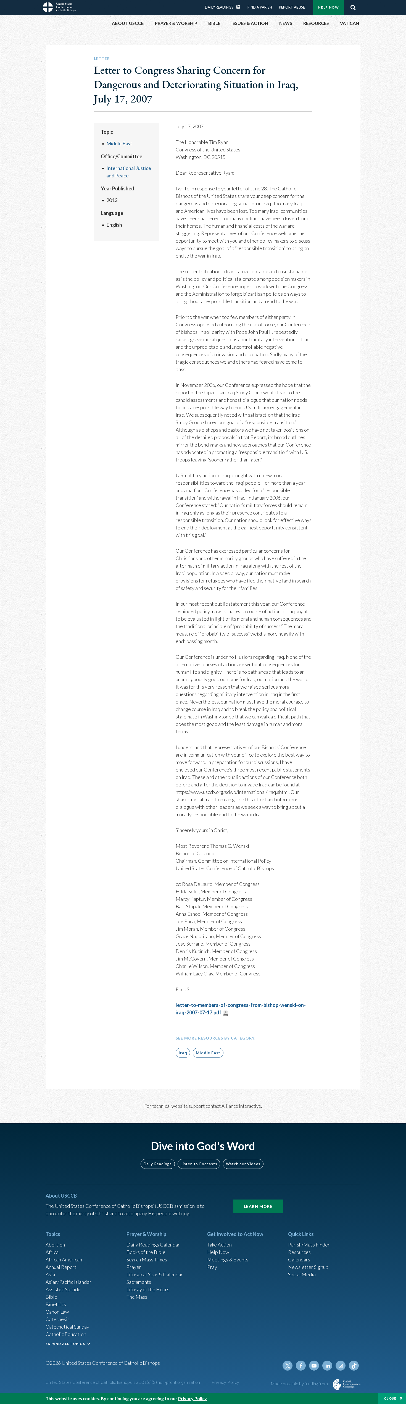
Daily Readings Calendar (240, 7)
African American (64, 1259)
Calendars (299, 1259)
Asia (50, 1274)
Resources (299, 1252)
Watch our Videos (243, 1163)
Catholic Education (66, 1334)
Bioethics (56, 1304)
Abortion (55, 1245)
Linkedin (327, 1366)
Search (353, 7)
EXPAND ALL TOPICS (65, 1344)
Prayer (133, 1267)
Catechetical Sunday (67, 1327)
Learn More (258, 1206)
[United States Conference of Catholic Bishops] (59, 8)
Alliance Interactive (241, 1106)
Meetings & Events (227, 1259)
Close (390, 1398)
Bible (51, 1297)
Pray (212, 1267)
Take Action (219, 1245)
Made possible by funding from (300, 1383)
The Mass (136, 1297)
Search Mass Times (146, 1259)
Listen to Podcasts (199, 1163)
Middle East (119, 143)
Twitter (287, 1366)
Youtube (314, 1366)
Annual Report (61, 1267)
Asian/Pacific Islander (68, 1282)
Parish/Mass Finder (309, 1245)
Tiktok (354, 1366)
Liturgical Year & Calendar (154, 1274)
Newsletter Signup (308, 1267)
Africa (52, 1252)
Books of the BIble (145, 1252)
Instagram (341, 1366)
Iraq (183, 1052)
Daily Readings (219, 7)
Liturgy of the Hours (147, 1289)
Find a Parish (259, 7)
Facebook (301, 1366)
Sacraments (138, 1282)
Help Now (328, 7)
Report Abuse (292, 7)
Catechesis (58, 1319)
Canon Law (57, 1312)
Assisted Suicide (63, 1289)
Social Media (302, 1274)
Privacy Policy (225, 1382)
